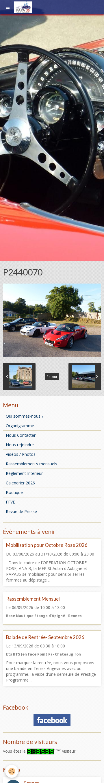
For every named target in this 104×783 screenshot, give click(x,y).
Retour (52, 376)
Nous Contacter (21, 435)
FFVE (10, 502)
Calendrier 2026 (20, 483)
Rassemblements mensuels (31, 464)
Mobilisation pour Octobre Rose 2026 (47, 545)
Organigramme (20, 425)
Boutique (14, 492)
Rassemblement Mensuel (33, 599)
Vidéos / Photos (21, 454)
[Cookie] (11, 771)
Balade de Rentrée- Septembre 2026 (45, 637)
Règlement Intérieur (24, 473)
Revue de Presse (21, 511)
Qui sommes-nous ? (24, 416)
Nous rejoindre (20, 444)
